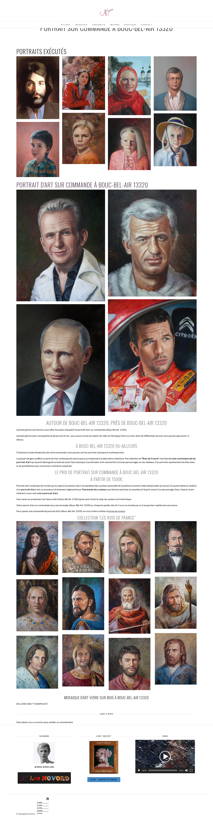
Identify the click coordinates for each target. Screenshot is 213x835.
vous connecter (35, 722)
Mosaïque (81, 25)
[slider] (163, 770)
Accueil (66, 25)
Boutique (130, 25)
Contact (146, 25)
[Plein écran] (191, 770)
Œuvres (115, 25)
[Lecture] (139, 770)
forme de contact (116, 511)
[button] (165, 756)
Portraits (98, 25)
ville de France (117, 505)
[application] (165, 756)
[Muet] (186, 770)
